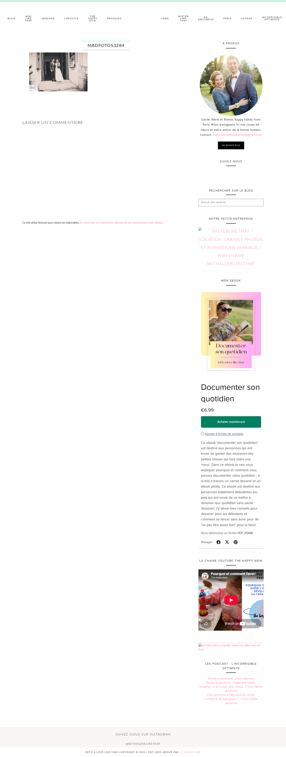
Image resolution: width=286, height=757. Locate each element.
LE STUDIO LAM (190, 752)
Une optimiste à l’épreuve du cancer (231, 695)
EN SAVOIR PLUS (231, 145)
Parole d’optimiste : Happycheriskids (231, 683)
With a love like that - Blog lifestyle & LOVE (143, 18)
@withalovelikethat (143, 744)
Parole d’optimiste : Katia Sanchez (231, 678)
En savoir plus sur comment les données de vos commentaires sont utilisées (121, 223)
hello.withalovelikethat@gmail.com (237, 135)
